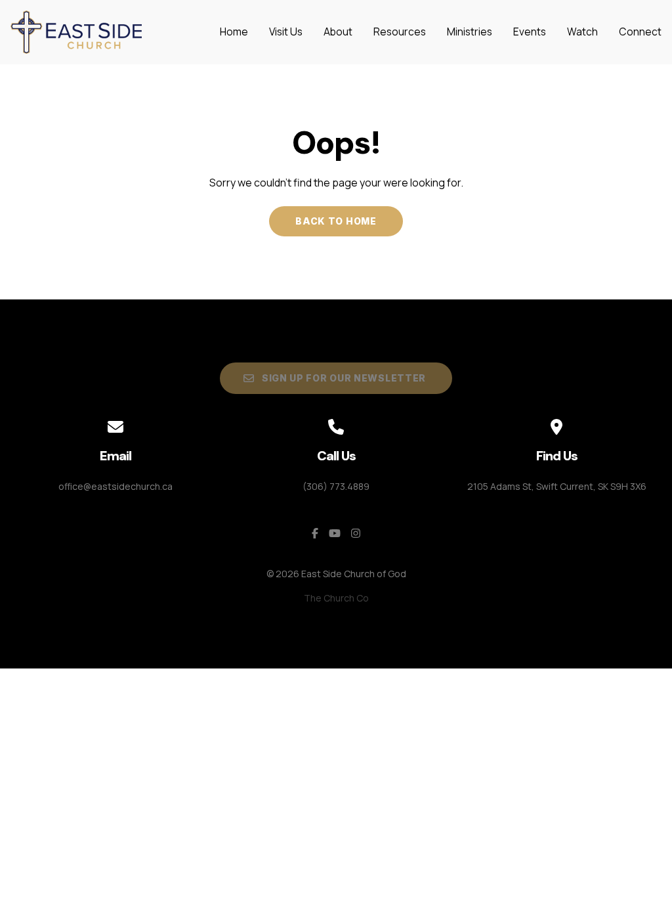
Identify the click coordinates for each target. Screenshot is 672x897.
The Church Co (336, 598)
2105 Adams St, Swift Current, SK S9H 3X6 (556, 486)
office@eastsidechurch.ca (115, 486)
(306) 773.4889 (336, 486)
